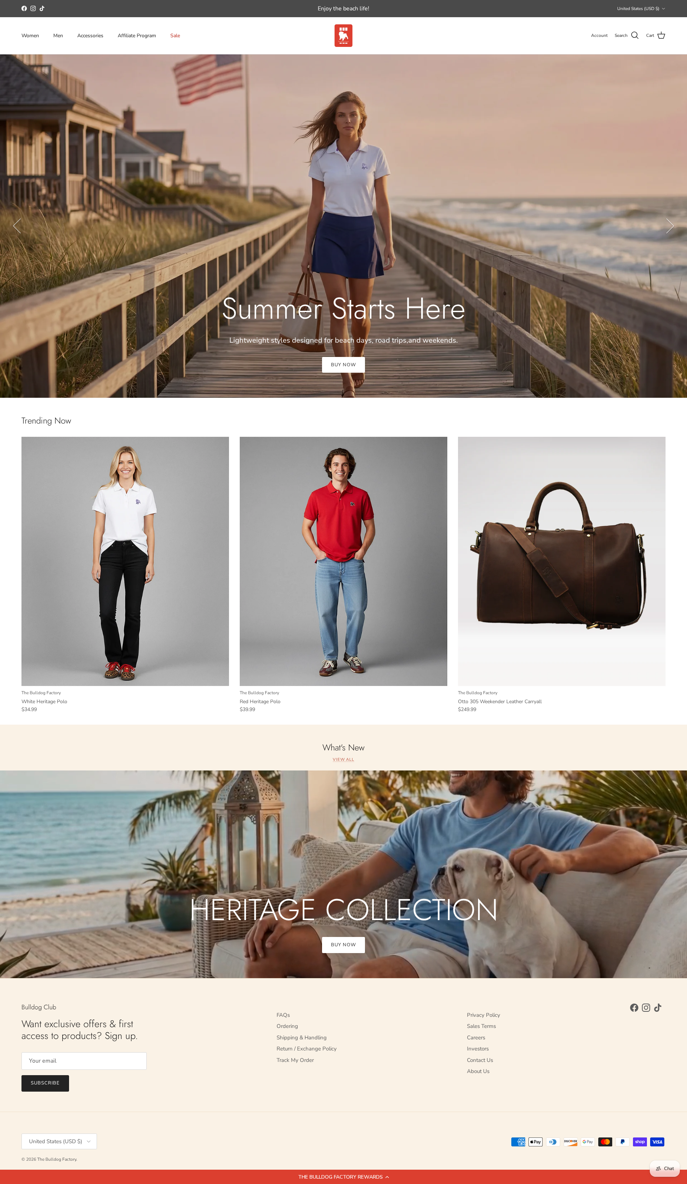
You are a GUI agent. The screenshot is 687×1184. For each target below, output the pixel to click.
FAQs (283, 1015)
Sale (175, 35)
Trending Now (46, 421)
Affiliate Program (137, 35)
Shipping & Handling (302, 1037)
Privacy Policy (483, 1015)
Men (58, 35)
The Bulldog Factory (56, 1159)
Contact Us (480, 1060)
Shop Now (343, 365)
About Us (478, 1071)
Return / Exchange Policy (307, 1048)
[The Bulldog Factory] (343, 35)
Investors (478, 1048)
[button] (343, 1177)
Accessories (90, 35)
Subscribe (45, 1083)
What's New (343, 748)
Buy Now (343, 945)
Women (30, 35)
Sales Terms (481, 1026)
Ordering (287, 1026)
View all (343, 759)
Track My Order (295, 1060)
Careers (476, 1037)
